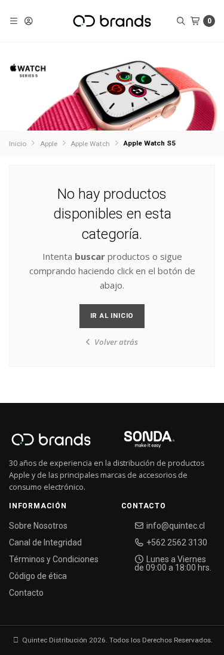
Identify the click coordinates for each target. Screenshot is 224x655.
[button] (14, 21)
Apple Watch (90, 144)
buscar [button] (90, 256)
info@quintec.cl (175, 525)
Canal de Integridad (45, 542)
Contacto (26, 593)
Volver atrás (115, 341)
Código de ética (38, 576)
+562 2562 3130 (176, 542)
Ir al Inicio (112, 315)
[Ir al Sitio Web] (135, 443)
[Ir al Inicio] (112, 21)
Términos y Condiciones (54, 559)
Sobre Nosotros (38, 525)
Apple (48, 144)
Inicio (17, 144)
